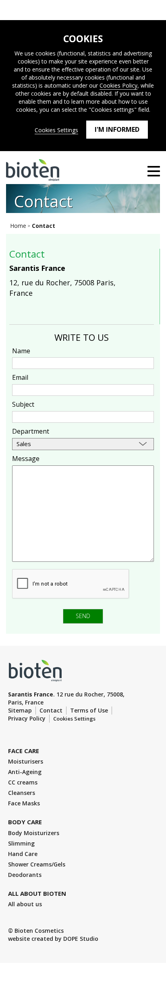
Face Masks (24, 803)
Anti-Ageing (25, 772)
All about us (25, 904)
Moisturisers (25, 761)
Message (25, 458)
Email (20, 377)
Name (21, 350)
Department (30, 431)
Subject (23, 404)
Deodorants (25, 875)
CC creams (22, 782)
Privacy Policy (27, 718)
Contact (50, 710)
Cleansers (21, 793)
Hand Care (22, 854)
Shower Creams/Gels (36, 864)
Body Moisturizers (33, 833)
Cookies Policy (118, 85)
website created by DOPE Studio (53, 938)
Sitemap (20, 710)
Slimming (21, 843)
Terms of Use (89, 710)
